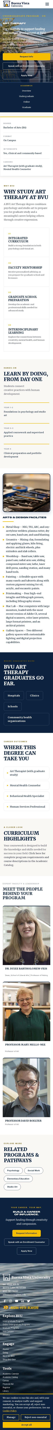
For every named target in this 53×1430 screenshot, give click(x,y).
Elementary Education (18, 1178)
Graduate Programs (11, 1328)
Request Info (26, 56)
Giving (5, 1353)
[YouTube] (16, 1301)
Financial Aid (8, 1384)
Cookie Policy (9, 1411)
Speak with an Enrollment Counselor (26, 66)
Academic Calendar (11, 1374)
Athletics (6, 1335)
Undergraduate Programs (13, 1321)
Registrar (6, 1388)
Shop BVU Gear (9, 1360)
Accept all (26, 1425)
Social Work (34, 1170)
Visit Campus (8, 1331)
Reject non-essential (36, 1417)
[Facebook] (5, 1301)
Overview (26, 91)
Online (26, 102)
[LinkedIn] (22, 1301)
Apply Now (26, 75)
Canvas (6, 1381)
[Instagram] (11, 1301)
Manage (11, 1417)
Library (6, 1391)
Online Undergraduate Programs (16, 1325)
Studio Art (12, 1186)
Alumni (6, 1349)
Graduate (26, 107)
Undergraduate (26, 96)
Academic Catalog (10, 1377)
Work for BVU (9, 1356)
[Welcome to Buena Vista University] (17, 4)
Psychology (13, 1170)
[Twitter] (28, 1301)
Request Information (26, 1233)
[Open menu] (47, 4)
